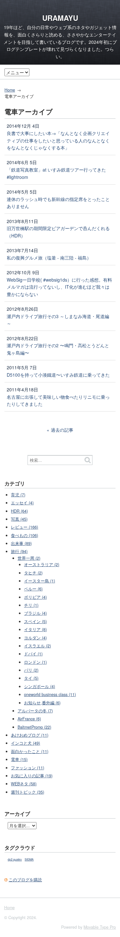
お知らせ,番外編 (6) (42, 703)
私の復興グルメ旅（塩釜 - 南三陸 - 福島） (49, 257)
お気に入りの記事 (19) (31, 776)
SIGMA (29, 859)
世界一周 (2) (29, 558)
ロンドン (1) (35, 662)
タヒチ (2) (33, 573)
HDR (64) (19, 511)
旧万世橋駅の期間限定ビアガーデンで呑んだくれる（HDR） (58, 232)
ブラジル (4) (35, 613)
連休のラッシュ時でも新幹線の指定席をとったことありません (58, 203)
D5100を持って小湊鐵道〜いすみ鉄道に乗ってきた (58, 375)
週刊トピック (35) (27, 792)
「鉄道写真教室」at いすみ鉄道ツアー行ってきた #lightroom (56, 173)
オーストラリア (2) (41, 564)
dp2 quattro (15, 859)
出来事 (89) (21, 543)
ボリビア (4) (35, 597)
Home (9, 90)
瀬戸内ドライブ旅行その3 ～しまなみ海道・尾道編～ (58, 320)
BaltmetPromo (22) (34, 727)
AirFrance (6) (29, 719)
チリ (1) (31, 605)
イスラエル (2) (37, 646)
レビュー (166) (24, 527)
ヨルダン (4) (35, 638)
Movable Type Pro (100, 927)
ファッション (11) (27, 768)
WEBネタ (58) (23, 784)
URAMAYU (60, 18)
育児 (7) (18, 495)
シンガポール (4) (39, 686)
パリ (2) (31, 670)
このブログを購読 (25, 880)
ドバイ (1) (33, 654)
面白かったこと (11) (29, 751)
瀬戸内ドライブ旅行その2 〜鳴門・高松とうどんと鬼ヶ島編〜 (58, 349)
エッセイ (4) (22, 503)
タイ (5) (31, 678)
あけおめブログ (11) (29, 735)
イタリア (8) (35, 629)
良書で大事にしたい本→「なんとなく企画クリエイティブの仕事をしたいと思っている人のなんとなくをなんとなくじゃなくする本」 (58, 140)
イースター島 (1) (39, 581)
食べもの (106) (24, 535)
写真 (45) (19, 519)
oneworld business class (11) (50, 694)
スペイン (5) (35, 621)
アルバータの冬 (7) (35, 711)
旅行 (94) (19, 551)
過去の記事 (62, 430)
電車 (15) (19, 759)
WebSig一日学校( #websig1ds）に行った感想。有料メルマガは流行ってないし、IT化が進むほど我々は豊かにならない (59, 286)
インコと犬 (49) (25, 743)
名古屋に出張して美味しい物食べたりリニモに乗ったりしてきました (58, 400)
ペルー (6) (33, 589)
